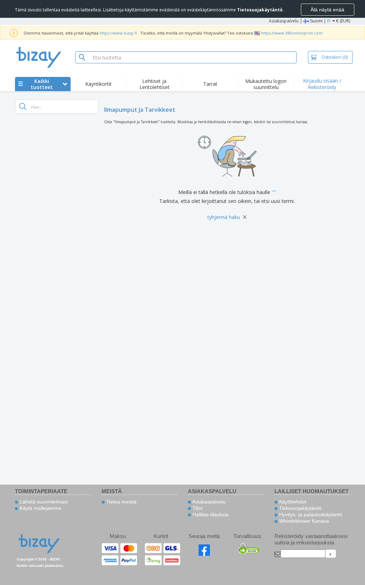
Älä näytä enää (327, 9)
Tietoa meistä (121, 502)
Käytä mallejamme (39, 508)
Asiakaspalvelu (284, 21)
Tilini (196, 508)
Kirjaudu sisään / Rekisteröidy (322, 83)
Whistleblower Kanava (303, 521)
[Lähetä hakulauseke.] (22, 106)
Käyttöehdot (292, 502)
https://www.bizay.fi (118, 33)
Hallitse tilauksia (209, 514)
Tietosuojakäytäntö (300, 508)
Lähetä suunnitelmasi (43, 502)
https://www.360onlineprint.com (292, 33)
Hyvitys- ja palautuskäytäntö (310, 514)
